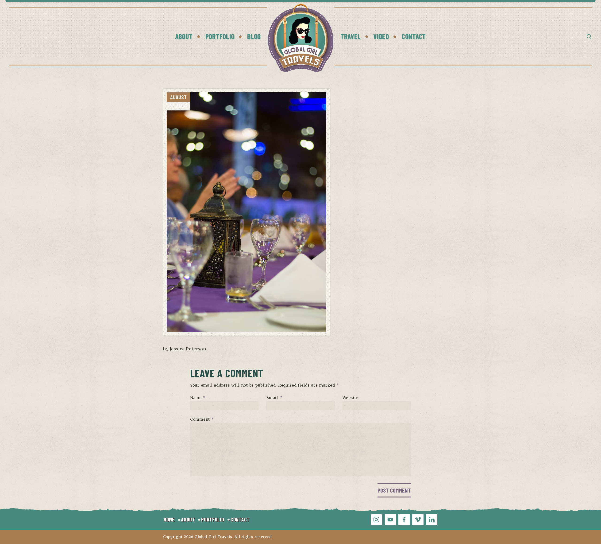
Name (197, 397)
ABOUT (188, 519)
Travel (350, 36)
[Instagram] (376, 519)
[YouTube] (390, 519)
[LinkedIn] (431, 519)
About (184, 36)
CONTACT (240, 519)
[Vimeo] (418, 519)
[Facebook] (404, 519)
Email (274, 397)
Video (381, 36)
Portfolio (220, 36)
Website (350, 397)
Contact (414, 36)
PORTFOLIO (212, 519)
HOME (169, 519)
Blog (254, 36)
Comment (202, 419)
